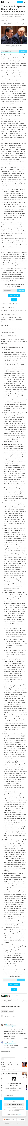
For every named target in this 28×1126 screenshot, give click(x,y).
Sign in (25, 2)
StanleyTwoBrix (8, 1042)
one (18, 176)
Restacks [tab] (11, 1011)
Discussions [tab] (12, 1059)
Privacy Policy (16, 1110)
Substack (7, 1123)
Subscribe (19, 2)
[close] (24, 1077)
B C (5, 1024)
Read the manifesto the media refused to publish (10, 1065)
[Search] (25, 1058)
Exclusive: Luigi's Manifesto (9, 1063)
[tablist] (7, 1011)
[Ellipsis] (26, 1024)
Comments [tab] (4, 1011)
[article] (14, 1066)
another (3, 180)
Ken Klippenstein (5, 19)
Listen (24, 19)
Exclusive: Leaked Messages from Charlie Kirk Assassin (10, 1074)
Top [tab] (3, 1059)
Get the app (21, 1119)
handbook (6, 263)
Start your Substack (10, 1119)
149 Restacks (19, 995)
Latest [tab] (6, 1059)
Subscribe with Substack (15, 1104)
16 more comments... (6, 1051)
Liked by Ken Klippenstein (11, 1026)
